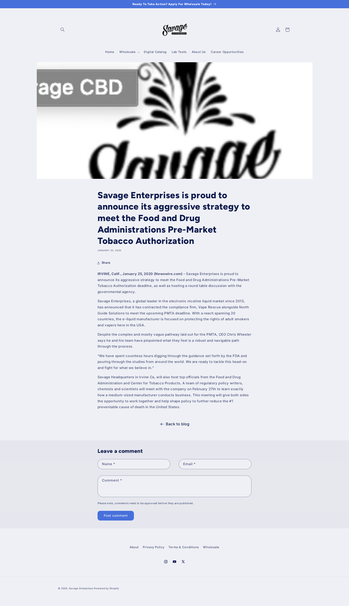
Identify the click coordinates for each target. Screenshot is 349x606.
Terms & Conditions (183, 547)
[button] (62, 29)
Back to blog (177, 424)
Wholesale (211, 547)
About (134, 547)
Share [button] (106, 263)
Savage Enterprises (81, 588)
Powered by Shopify (106, 588)
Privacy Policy (153, 547)
